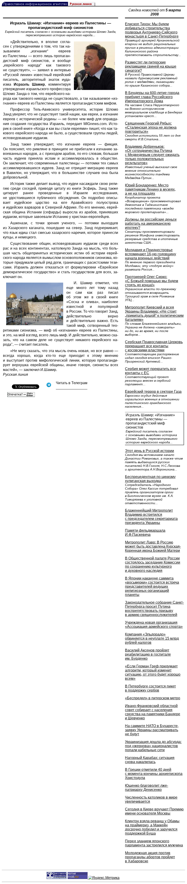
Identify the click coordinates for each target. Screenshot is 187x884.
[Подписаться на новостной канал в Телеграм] (71, 388)
